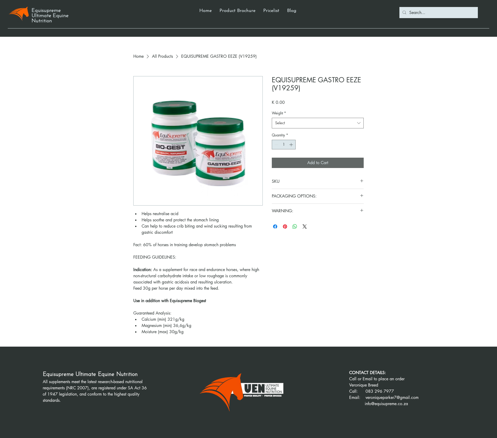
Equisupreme (59, 374)
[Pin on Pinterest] (285, 226)
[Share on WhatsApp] (295, 226)
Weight (279, 113)
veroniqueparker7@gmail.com (392, 397)
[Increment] (291, 144)
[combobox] (318, 123)
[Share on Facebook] (275, 226)
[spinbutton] (283, 144)
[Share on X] (305, 226)
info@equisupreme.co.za (386, 403)
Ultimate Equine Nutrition (107, 374)
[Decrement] (276, 144)
